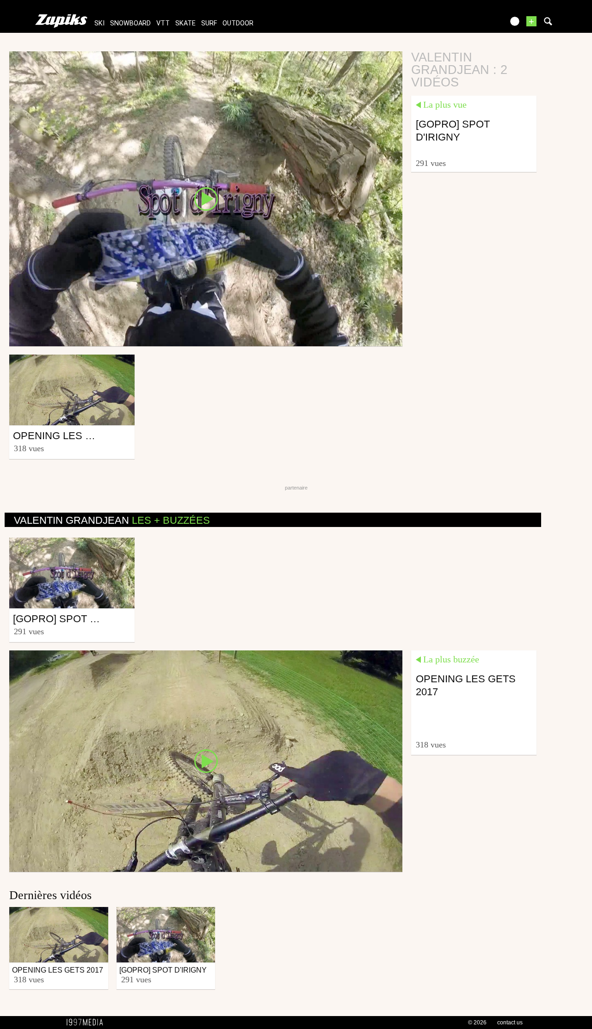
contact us (510, 1022)
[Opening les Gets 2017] (205, 760)
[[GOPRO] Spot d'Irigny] (205, 198)
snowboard (130, 23)
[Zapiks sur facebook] (477, 24)
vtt (163, 23)
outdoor (237, 23)
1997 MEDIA (87, 1022)
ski (99, 23)
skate (185, 23)
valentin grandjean (112, 520)
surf (209, 23)
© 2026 (477, 1022)
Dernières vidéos (50, 895)
